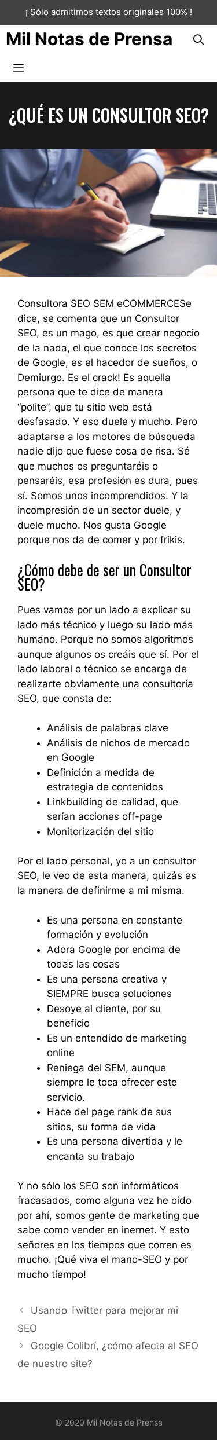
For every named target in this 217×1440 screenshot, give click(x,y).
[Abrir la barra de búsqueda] (199, 39)
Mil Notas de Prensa (89, 38)
